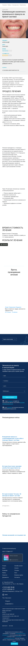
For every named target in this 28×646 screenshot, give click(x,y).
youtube (11, 625)
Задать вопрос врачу (8, 339)
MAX (6, 594)
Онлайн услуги (18, 565)
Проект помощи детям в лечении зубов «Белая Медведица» (13, 621)
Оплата (16, 568)
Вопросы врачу (18, 575)
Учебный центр (5, 618)
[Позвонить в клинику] (23, 1)
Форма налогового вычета (6, 611)
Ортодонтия (5, 505)
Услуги (4, 565)
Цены (3, 568)
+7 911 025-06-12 (8, 589)
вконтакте (4, 625)
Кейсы (4, 572)
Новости (4, 575)
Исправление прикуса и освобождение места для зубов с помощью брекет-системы (13, 438)
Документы (5, 577)
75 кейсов (14, 312)
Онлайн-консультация (19, 608)
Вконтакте (8, 598)
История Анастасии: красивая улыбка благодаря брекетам (11, 467)
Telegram (7, 601)
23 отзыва (8, 312)
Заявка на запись (10, 397)
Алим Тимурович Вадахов (13, 307)
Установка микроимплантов (10, 70)
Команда (4, 570)
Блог (15, 572)
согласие (10, 401)
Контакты (17, 577)
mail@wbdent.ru (9, 604)
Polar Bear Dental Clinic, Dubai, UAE (10, 616)
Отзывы (16, 570)
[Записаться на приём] (19, 1)
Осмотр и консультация (8, 608)
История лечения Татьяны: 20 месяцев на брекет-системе (11, 494)
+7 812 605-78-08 (8, 587)
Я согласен (14, 643)
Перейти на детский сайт (8, 614)
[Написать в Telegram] (16, 1)
